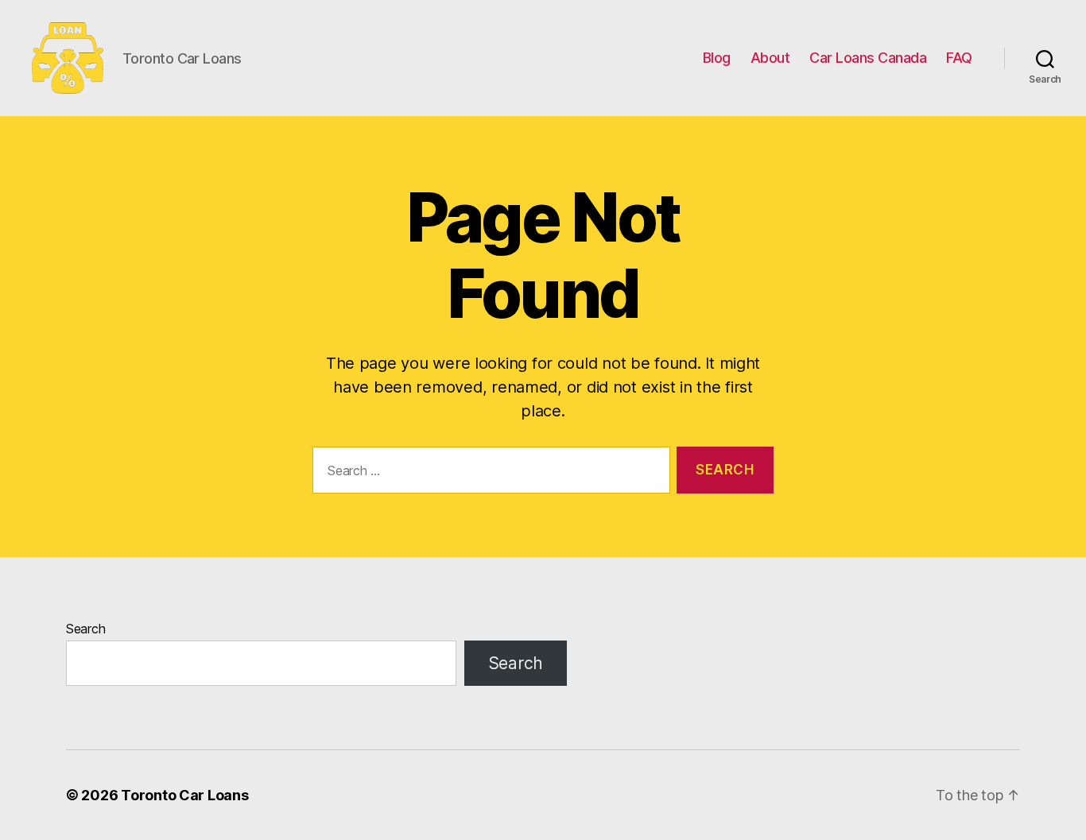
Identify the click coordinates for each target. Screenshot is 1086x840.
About (770, 57)
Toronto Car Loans (184, 795)
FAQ (959, 57)
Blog (717, 57)
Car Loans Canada (867, 57)
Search (85, 629)
